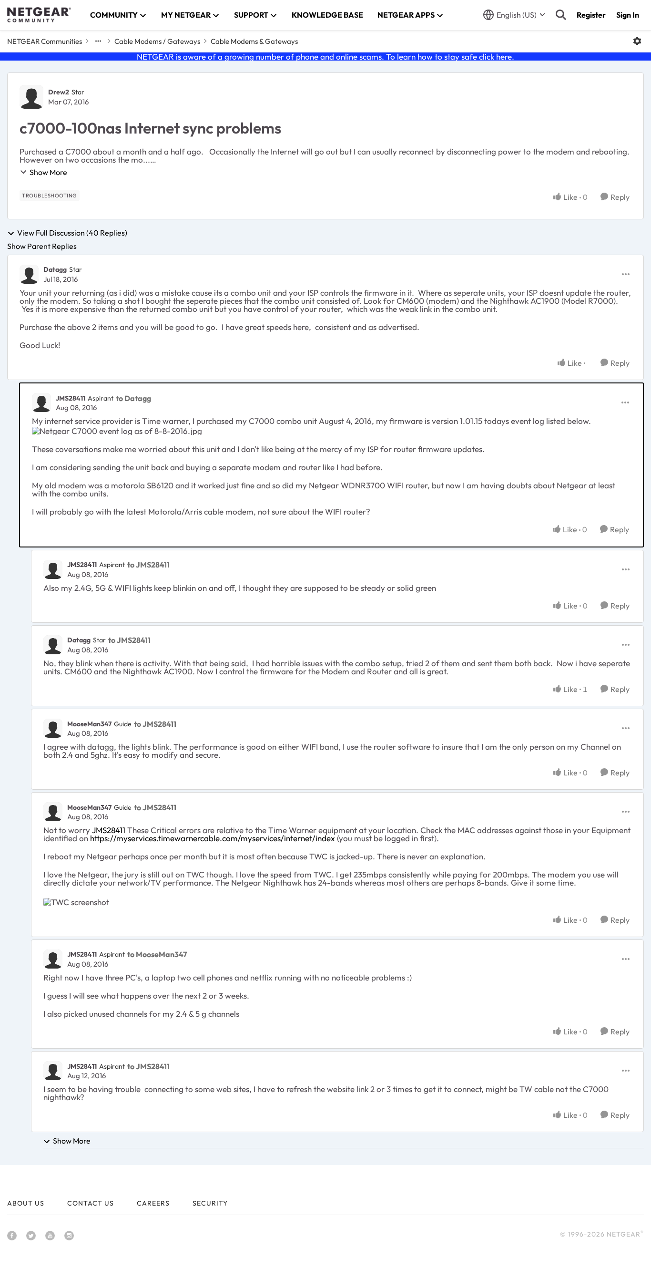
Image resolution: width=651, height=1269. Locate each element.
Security (210, 1203)
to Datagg (133, 398)
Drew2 (58, 92)
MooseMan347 (89, 724)
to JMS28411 (148, 564)
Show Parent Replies (42, 246)
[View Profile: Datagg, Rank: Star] (29, 274)
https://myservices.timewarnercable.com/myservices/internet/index (212, 838)
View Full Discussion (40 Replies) (72, 233)
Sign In (627, 15)
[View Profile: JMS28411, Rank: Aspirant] (41, 402)
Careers (153, 1203)
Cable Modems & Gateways (254, 41)
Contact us (90, 1203)
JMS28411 (70, 398)
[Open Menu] (637, 41)
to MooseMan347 (157, 954)
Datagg (55, 269)
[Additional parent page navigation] (98, 41)
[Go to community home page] (39, 14)
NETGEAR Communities (44, 41)
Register (591, 15)
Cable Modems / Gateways (157, 41)
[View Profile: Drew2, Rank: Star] (31, 97)
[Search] (561, 15)
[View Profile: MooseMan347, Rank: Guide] (52, 728)
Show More (48, 172)
